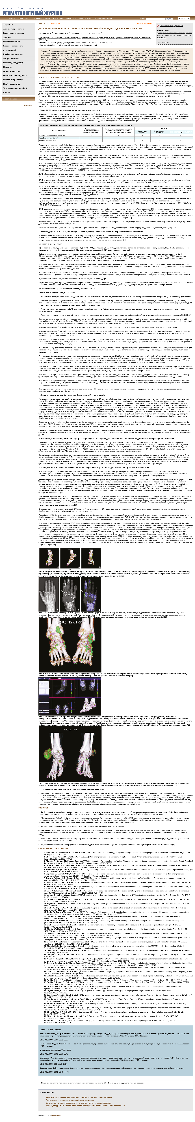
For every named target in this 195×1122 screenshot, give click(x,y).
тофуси (178, 35)
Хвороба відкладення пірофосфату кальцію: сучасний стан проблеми (79, 1097)
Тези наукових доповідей (15, 88)
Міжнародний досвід (13, 63)
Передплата (71, 19)
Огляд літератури (11, 71)
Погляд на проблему (13, 80)
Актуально (8, 25)
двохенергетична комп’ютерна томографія (171, 33)
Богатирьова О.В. (94, 33)
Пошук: (143, 19)
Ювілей (6, 92)
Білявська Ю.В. (78, 33)
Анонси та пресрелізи (13, 29)
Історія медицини (11, 42)
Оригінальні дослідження (15, 75)
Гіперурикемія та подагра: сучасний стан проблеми (70, 1100)
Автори (47, 19)
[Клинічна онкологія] (32, 15)
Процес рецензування (103, 19)
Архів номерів (36, 19)
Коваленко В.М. (45, 33)
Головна (12, 19)
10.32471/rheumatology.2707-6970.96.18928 (62, 77)
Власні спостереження (13, 33)
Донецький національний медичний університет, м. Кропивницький (67, 45)
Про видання (58, 19)
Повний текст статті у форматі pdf (171, 26)
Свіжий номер (23, 19)
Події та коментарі (11, 84)
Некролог (7, 67)
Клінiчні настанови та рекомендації (13, 48)
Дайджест (7, 37)
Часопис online (10, 99)
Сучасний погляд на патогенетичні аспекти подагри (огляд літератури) (79, 1103)
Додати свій (55, 1115)
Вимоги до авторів (85, 19)
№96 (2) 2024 (43, 24)
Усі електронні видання (145, 24)
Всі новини (28, 105)
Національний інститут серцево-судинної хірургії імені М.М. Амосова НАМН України (75, 42)
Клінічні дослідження (13, 54)
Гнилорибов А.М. (62, 33)
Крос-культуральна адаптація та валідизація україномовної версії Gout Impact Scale (85, 1106)
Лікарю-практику (11, 58)
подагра (172, 35)
